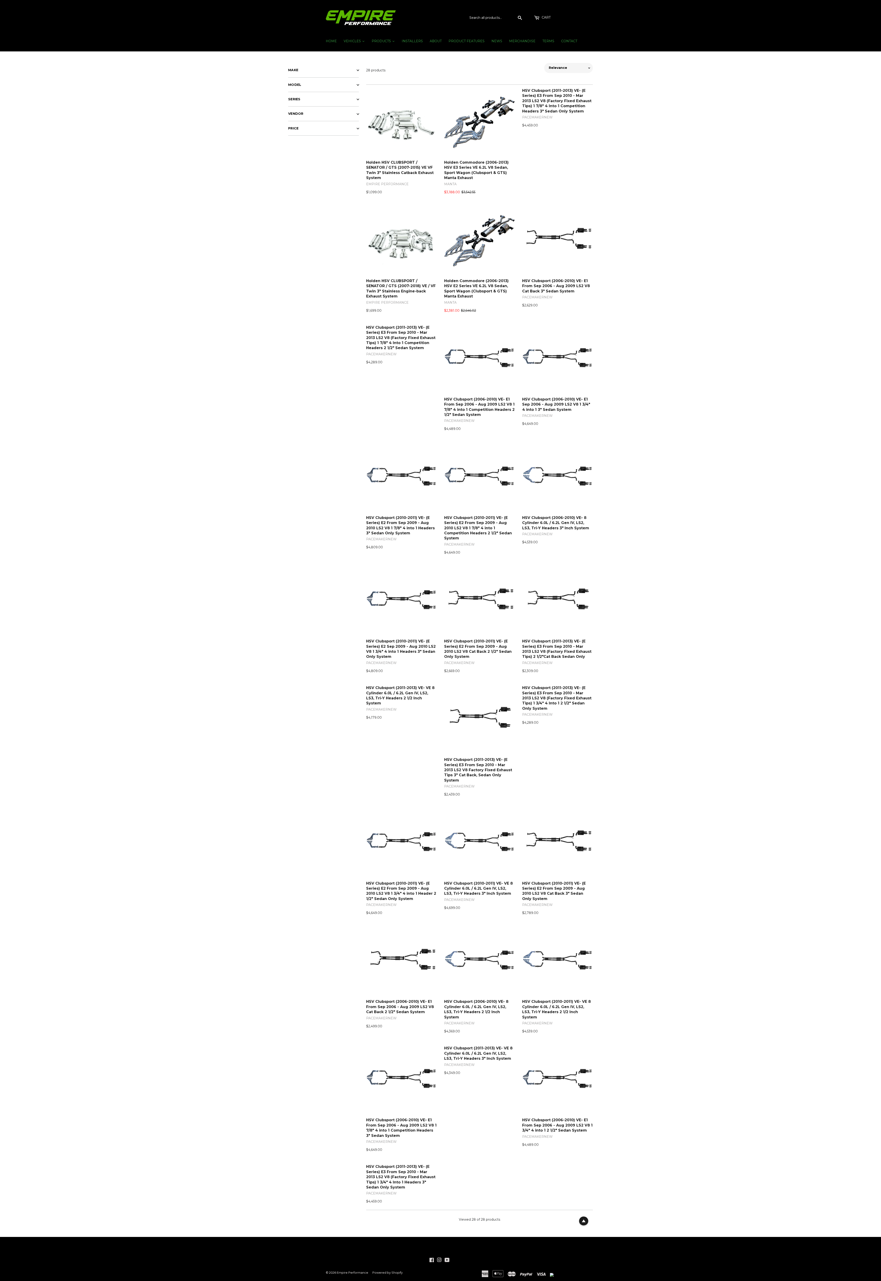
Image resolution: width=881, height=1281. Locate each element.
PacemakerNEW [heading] (537, 117)
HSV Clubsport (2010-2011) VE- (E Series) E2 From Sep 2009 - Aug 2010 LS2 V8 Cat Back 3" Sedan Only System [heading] (554, 891)
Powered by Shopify (387, 1272)
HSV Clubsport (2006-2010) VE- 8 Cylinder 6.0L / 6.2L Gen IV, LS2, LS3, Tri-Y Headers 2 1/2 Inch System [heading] (476, 1009)
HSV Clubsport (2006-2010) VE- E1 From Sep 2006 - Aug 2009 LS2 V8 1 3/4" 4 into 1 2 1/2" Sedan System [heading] (557, 1125)
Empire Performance (352, 1272)
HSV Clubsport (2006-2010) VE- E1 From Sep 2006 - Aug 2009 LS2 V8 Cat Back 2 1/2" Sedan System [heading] (400, 1006)
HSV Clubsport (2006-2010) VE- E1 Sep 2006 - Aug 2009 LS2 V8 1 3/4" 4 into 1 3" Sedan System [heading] (556, 404)
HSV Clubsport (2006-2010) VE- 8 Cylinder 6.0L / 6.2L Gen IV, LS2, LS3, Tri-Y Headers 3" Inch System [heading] (555, 523)
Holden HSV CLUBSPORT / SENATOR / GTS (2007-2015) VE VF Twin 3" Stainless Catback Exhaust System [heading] (400, 170)
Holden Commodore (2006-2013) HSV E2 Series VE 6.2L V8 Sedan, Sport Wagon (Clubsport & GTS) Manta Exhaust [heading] (476, 288)
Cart (546, 17)
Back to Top (583, 1221)
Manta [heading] (450, 184)
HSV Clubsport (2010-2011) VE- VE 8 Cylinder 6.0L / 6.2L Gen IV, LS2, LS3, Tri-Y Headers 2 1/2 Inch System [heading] (556, 1009)
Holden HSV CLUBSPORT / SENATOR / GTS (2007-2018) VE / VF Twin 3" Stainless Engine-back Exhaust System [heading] (401, 288)
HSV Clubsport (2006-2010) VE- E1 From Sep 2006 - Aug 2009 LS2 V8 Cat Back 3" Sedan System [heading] (556, 286)
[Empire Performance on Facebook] (431, 1260)
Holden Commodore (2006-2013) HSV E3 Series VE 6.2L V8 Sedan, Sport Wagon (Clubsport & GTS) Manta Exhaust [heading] (476, 170)
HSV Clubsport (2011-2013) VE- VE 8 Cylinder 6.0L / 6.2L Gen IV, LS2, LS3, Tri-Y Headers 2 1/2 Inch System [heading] (400, 695)
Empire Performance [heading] (387, 184)
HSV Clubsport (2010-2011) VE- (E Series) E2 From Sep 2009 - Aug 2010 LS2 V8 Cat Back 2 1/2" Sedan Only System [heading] (478, 649)
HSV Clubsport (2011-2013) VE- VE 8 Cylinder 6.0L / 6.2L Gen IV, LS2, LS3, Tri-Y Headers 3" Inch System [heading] (478, 1053)
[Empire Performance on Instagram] (439, 1260)
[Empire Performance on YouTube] (447, 1260)
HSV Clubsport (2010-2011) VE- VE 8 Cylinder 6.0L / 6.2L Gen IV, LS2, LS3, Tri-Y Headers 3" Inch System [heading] (478, 888)
